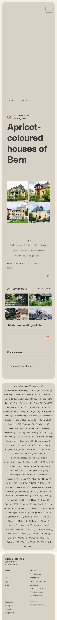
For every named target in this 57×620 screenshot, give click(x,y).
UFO (35, 533)
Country (28, 424)
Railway (12, 500)
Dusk (21, 432)
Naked (46, 479)
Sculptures (47, 508)
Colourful (45, 420)
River (45, 500)
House (20, 462)
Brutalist (19, 411)
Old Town (44, 483)
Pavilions (11, 491)
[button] (49, 9)
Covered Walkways (16, 428)
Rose (48, 504)
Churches (35, 415)
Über (7, 574)
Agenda (8, 581)
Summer (13, 525)
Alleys (18, 386)
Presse (7, 578)
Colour (44, 245)
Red (22, 500)
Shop (7, 585)
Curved (46, 428)
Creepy (34, 428)
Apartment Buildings (24, 256)
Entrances (46, 432)
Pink (34, 491)
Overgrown (22, 487)
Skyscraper (12, 517)
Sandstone (9, 508)
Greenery (45, 445)
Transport (31, 529)
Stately (22, 521)
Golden (21, 445)
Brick (22, 407)
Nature (11, 483)
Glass (9, 445)
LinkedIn (8, 609)
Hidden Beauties (38, 458)
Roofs (38, 504)
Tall (37, 525)
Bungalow (48, 411)
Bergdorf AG (10, 613)
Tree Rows (13, 533)
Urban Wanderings (38, 581)
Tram (19, 529)
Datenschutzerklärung (37, 605)
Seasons (12, 512)
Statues (34, 521)
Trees (25, 533)
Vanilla (22, 538)
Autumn (23, 399)
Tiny (45, 525)
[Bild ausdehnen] (17, 191)
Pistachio (45, 491)
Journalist (12, 564)
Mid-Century (28, 474)
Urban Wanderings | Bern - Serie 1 (23, 263)
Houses (24, 250)
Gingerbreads (43, 441)
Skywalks (26, 517)
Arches (9, 394)
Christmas (21, 415)
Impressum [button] (33, 602)
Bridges (33, 407)
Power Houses (23, 496)
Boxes (11, 407)
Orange (9, 487)
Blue (48, 403)
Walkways (12, 542)
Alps (27, 386)
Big (8, 403)
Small (37, 517)
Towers (9, 529)
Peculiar (24, 491)
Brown (7, 411)
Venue (33, 538)
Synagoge (26, 525)
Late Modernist (17, 470)
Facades (9, 437)
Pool (9, 496)
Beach (47, 399)
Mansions (14, 474)
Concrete (14, 424)
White (35, 542)
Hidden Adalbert (18, 458)
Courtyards (42, 424)
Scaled (22, 508)
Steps (45, 521)
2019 (9, 268)
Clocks (9, 420)
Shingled (36, 512)
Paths (48, 487)
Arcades (46, 390)
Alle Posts (9, 100)
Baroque (35, 399)
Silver (47, 512)
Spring (47, 517)
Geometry (26, 441)
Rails (47, 496)
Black (38, 403)
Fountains (12, 441)
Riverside (11, 504)
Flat (20, 437)
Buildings (28, 245)
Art (37, 394)
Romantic (26, 504)
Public (37, 496)
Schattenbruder (36, 592)
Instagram (9, 606)
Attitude (11, 399)
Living (41, 250)
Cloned (21, 420)
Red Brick (33, 500)
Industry (12, 466)
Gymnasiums (37, 453)
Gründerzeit (47, 449)
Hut (42, 462)
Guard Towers (20, 453)
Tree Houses (46, 529)
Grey (7, 449)
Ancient (38, 386)
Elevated (32, 432)
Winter (46, 542)
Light (32, 470)
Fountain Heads (44, 437)
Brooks (45, 407)
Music (36, 479)
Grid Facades (30, 449)
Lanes (45, 466)
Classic (33, 250)
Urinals (12, 538)
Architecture (16, 245)
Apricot (39, 256)
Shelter (24, 512)
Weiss (25, 542)
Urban (45, 533)
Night (23, 483)
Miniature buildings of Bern (26, 325)
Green (16, 250)
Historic (8, 462)
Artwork (48, 394)
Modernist (12, 479)
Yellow (28, 546)
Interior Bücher (36, 596)
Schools (34, 508)
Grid (17, 449)
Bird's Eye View (23, 403)
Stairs (12, 521)
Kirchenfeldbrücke (29, 466)
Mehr (22, 100)
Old (32, 483)
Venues (44, 538)
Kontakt (8, 588)
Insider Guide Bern (38, 588)
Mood (36, 245)
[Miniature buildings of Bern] (28, 307)
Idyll (50, 462)
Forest (29, 437)
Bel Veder (34, 585)
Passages (37, 487)
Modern (43, 474)
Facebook (9, 602)
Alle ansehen (44, 288)
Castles (9, 415)
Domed (10, 432)
